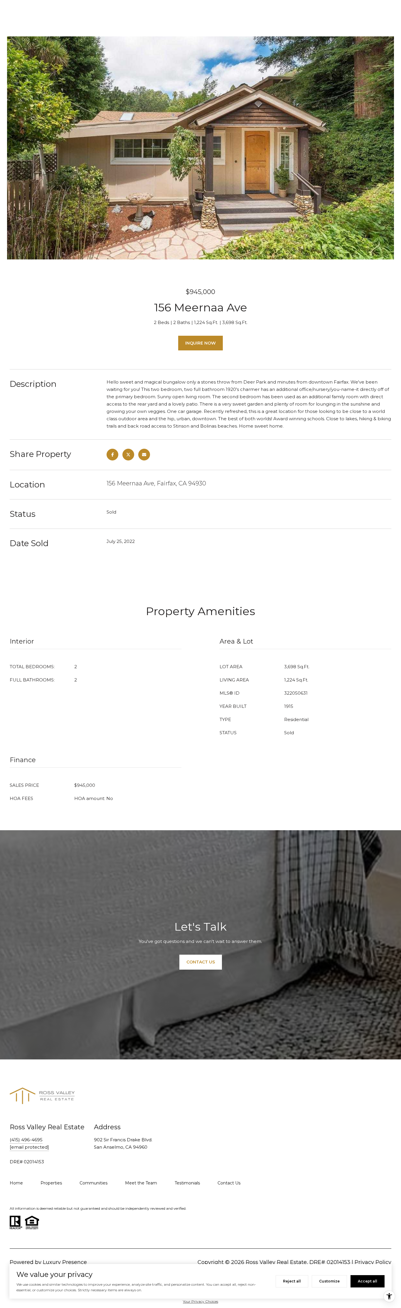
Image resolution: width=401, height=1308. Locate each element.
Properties (51, 1183)
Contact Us (229, 1183)
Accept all (367, 1281)
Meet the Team (141, 1183)
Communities (93, 1183)
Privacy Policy (373, 1262)
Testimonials (187, 1183)
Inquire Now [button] (200, 343)
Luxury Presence (65, 1262)
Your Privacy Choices (200, 1301)
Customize (329, 1281)
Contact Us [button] (200, 962)
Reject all (292, 1281)
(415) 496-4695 (26, 1139)
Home (16, 1183)
